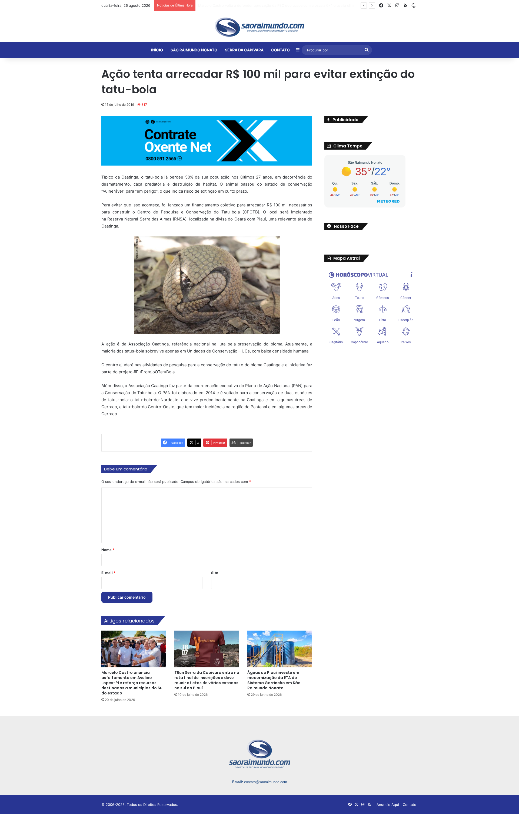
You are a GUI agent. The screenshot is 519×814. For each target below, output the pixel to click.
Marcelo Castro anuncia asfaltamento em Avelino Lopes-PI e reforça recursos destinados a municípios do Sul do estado (132, 683)
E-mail (108, 573)
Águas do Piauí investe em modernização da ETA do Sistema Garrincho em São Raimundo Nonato (274, 680)
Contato (409, 804)
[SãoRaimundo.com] (259, 27)
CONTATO (280, 50)
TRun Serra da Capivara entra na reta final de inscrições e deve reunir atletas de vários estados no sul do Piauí (206, 680)
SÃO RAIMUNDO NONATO (194, 50)
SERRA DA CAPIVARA (244, 50)
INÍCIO (157, 50)
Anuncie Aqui (388, 804)
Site (214, 573)
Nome (107, 550)
